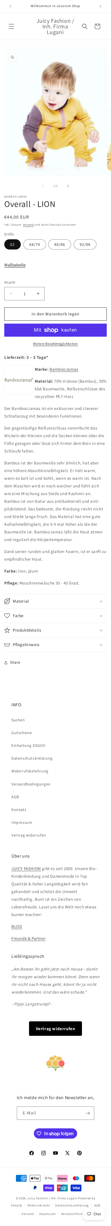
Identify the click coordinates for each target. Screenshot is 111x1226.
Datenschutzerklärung (32, 758)
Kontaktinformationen (78, 1214)
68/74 (34, 244)
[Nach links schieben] (43, 186)
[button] (11, 26)
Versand (28, 225)
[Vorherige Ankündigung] (10, 6)
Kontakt (18, 809)
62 (12, 244)
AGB (15, 796)
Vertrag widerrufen (28, 835)
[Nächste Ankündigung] (100, 6)
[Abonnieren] (87, 1113)
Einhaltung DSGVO (28, 745)
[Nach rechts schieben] (68, 186)
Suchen (18, 719)
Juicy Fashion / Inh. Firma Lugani (52, 1198)
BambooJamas (64, 369)
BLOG (16, 926)
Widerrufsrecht (39, 1205)
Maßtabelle (15, 265)
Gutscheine (21, 732)
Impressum (21, 822)
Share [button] (15, 662)
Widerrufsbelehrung (29, 771)
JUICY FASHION (26, 868)
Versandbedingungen (31, 784)
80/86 (59, 244)
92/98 (85, 244)
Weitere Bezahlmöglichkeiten (55, 343)
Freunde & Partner (28, 938)
